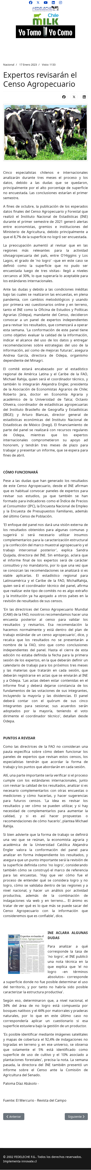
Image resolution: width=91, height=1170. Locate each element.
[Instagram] (60, 2)
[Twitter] (38, 2)
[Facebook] (30, 2)
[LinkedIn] (84, 96)
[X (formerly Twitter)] (74, 96)
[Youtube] (46, 2)
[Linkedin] (53, 2)
